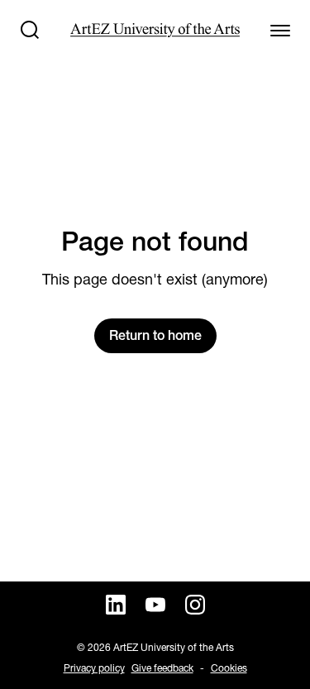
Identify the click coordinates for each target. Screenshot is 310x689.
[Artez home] (155, 30)
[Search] (30, 30)
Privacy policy (94, 668)
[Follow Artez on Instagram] (195, 605)
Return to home (155, 335)
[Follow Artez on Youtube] (155, 605)
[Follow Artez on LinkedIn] (116, 605)
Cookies (229, 668)
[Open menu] (280, 30)
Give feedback (162, 668)
